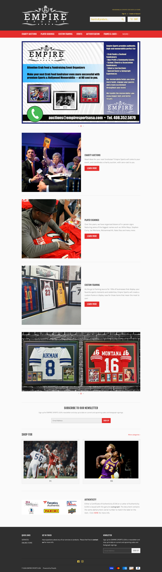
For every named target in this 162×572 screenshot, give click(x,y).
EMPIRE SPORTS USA (34, 568)
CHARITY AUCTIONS (29, 34)
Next (135, 82)
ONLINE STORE (27, 542)
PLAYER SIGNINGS (47, 34)
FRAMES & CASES (110, 34)
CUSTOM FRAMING (65, 34)
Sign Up (106, 420)
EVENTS (79, 34)
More (125, 34)
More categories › (134, 434)
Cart (136, 19)
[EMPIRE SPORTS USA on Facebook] (78, 562)
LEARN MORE (92, 168)
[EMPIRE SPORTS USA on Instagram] (82, 562)
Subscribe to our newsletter (81, 408)
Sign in (124, 14)
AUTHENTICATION (93, 34)
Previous (26, 82)
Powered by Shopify (49, 568)
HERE (96, 512)
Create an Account (134, 14)
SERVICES (25, 539)
